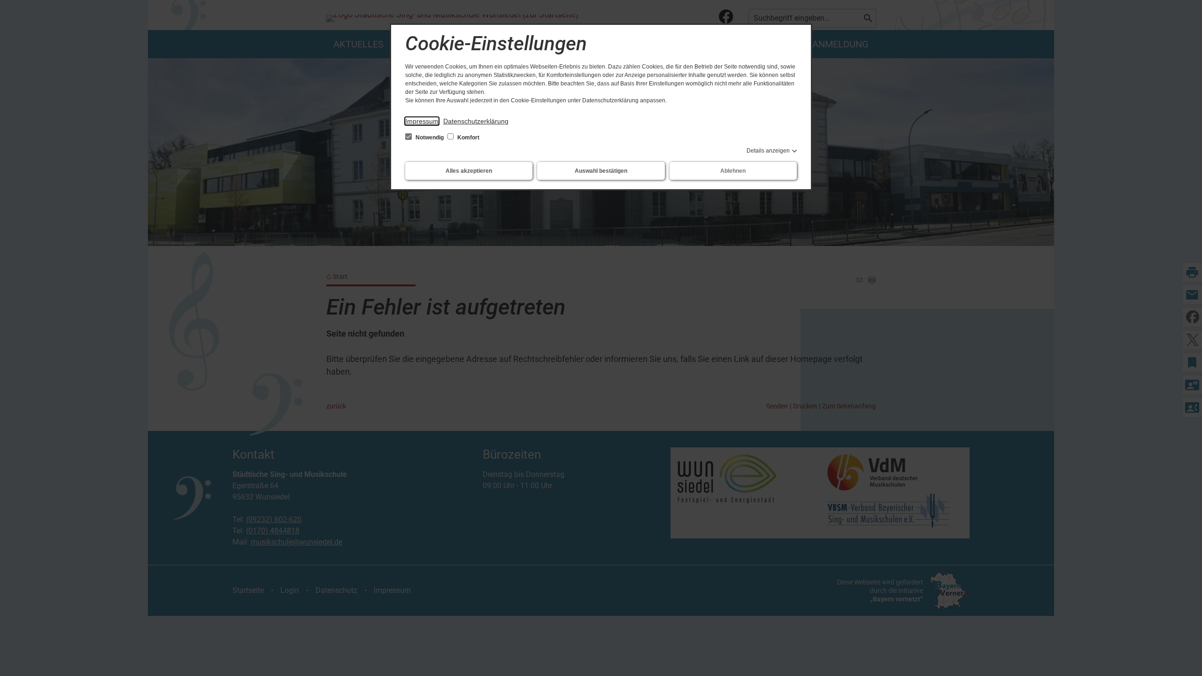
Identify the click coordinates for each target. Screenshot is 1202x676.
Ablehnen (733, 171)
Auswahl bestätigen (601, 171)
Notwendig (429, 137)
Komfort (467, 137)
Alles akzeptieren (469, 171)
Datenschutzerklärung (476, 121)
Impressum (422, 121)
